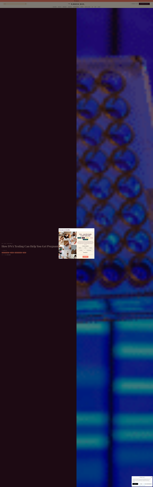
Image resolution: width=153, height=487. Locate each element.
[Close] (93, 230)
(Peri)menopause (85, 239)
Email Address (85, 252)
